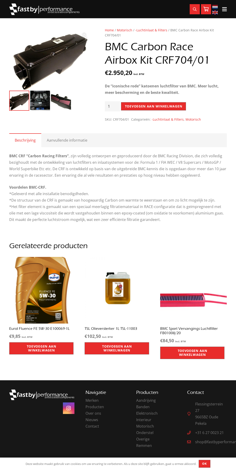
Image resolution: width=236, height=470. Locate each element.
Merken (92, 400)
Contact (92, 426)
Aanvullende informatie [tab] (67, 140)
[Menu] (224, 9)
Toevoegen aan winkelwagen (153, 106)
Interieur (143, 419)
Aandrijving (146, 400)
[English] (215, 12)
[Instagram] (68, 408)
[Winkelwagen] (206, 9)
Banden (143, 406)
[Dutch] (215, 6)
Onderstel (144, 432)
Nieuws (92, 419)
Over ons (93, 413)
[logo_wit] (44, 9)
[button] (84, 35)
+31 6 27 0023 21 (209, 432)
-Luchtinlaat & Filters (151, 30)
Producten (95, 406)
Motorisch (124, 30)
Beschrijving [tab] (25, 140)
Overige (143, 439)
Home (109, 30)
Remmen (144, 445)
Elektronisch (147, 413)
